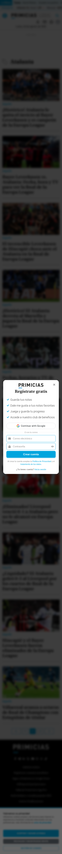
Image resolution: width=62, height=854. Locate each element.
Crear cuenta (31, 454)
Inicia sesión (40, 469)
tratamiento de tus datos (31, 464)
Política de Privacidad (41, 461)
